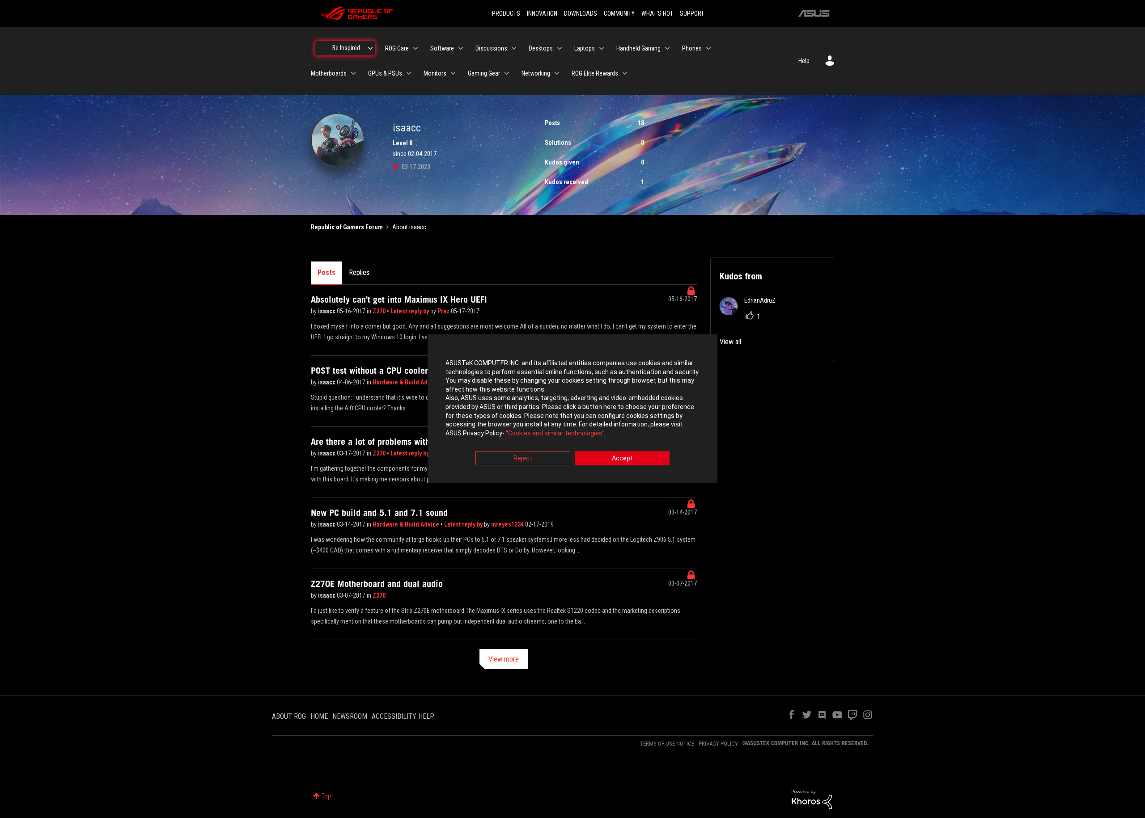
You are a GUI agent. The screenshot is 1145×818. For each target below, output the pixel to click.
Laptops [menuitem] (584, 48)
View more (503, 659)
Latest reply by (410, 311)
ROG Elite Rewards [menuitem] (595, 73)
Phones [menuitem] (692, 48)
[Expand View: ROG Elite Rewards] (624, 73)
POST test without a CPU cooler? (371, 370)
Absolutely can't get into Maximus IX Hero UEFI (399, 299)
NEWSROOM (349, 716)
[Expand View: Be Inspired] (370, 48)
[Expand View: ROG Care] (415, 48)
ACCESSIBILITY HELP (403, 716)
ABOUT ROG (289, 716)
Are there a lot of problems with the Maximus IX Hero (410, 441)
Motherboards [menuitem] (329, 73)
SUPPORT (692, 13)
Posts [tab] (326, 272)
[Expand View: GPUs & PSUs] (408, 73)
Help (804, 60)
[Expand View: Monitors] (453, 73)
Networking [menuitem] (536, 73)
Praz (444, 311)
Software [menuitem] (442, 48)
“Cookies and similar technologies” (555, 433)
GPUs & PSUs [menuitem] (385, 73)
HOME (319, 716)
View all (730, 341)
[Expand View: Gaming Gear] (506, 73)
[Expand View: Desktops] (559, 48)
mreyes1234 (508, 524)
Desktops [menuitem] (541, 48)
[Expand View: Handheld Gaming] (667, 48)
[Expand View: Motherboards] (353, 73)
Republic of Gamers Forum (347, 227)
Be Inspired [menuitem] (346, 47)
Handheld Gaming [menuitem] (638, 48)
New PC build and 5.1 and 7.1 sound (379, 512)
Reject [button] (522, 458)
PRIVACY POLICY (718, 743)
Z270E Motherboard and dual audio (377, 583)
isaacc (327, 311)
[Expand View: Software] (460, 48)
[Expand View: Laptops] (601, 48)
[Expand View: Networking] (556, 73)
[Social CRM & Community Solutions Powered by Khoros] (812, 798)
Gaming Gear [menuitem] (484, 73)
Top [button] (326, 796)
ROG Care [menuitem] (397, 48)
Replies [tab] (359, 272)
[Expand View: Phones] (708, 48)
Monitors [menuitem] (435, 73)
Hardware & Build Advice (407, 382)
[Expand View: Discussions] (513, 48)
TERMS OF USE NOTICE (667, 743)
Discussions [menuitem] (491, 48)
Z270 (380, 311)
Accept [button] (622, 458)
